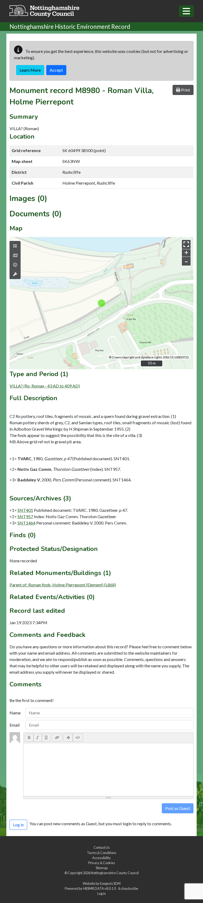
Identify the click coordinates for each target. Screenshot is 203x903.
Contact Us (102, 847)
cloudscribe (129, 888)
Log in (101, 893)
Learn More (30, 69)
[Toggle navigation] (186, 11)
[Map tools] (15, 274)
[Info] (15, 265)
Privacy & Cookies (101, 863)
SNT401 (25, 510)
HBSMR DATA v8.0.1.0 (100, 888)
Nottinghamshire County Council (115, 873)
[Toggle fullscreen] (186, 244)
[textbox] (108, 769)
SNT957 (25, 516)
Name (15, 712)
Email (15, 724)
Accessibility (101, 858)
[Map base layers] (15, 255)
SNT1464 (26, 522)
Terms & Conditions (101, 853)
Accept (56, 69)
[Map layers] (15, 246)
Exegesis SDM (110, 883)
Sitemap (102, 868)
